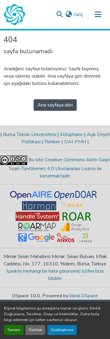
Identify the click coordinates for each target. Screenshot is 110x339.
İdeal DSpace (84, 295)
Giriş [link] (78, 14)
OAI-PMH (75, 141)
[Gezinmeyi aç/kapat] (97, 14)
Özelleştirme (62, 330)
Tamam (13, 330)
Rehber (52, 141)
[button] (14, 14)
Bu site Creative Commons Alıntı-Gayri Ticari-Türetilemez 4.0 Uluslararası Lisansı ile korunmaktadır (59, 167)
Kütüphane (71, 134)
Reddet (35, 330)
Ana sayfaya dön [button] (55, 105)
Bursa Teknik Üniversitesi (29, 134)
